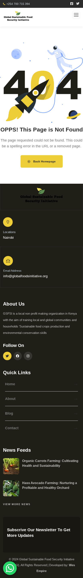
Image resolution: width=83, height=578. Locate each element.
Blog (9, 413)
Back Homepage (44, 161)
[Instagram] (28, 356)
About (10, 399)
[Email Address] (8, 261)
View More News (16, 504)
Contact (12, 428)
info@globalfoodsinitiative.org (25, 276)
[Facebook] (17, 356)
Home (10, 384)
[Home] (41, 197)
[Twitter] (7, 356)
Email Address (12, 270)
